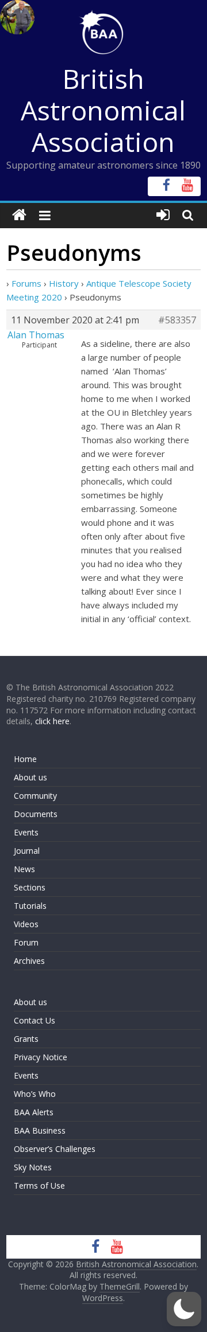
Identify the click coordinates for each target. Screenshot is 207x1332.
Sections (29, 887)
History (64, 283)
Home (25, 758)
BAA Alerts (33, 1112)
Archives (29, 960)
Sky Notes (33, 1167)
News (24, 869)
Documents (35, 813)
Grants (26, 1038)
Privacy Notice (40, 1057)
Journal (27, 850)
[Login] (163, 215)
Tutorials (30, 905)
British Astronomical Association (103, 110)
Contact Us (34, 1020)
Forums (26, 283)
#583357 (177, 320)
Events (26, 832)
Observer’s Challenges (54, 1148)
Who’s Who (35, 1093)
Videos (26, 924)
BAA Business (40, 1130)
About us (30, 777)
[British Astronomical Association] (19, 215)
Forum (26, 942)
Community (35, 795)
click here (52, 721)
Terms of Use (39, 1185)
